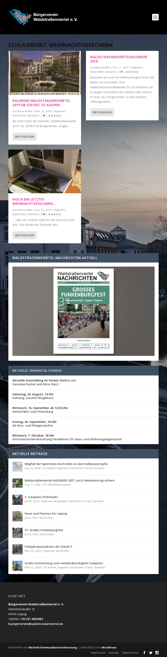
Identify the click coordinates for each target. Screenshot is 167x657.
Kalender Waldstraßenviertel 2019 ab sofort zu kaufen (41, 102)
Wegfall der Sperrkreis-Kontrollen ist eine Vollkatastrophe (66, 464)
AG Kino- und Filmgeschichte (34, 423)
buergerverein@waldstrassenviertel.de (35, 624)
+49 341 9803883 (31, 619)
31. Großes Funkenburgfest (44, 530)
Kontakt (114, 653)
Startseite (32, 115)
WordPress (109, 647)
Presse (88, 468)
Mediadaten (60, 501)
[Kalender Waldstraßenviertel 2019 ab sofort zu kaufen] (44, 73)
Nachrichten (19, 115)
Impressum (98, 653)
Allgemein (59, 111)
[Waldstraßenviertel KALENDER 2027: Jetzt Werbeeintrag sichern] (17, 483)
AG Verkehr (49, 468)
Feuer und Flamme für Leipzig (46, 513)
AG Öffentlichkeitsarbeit (56, 484)
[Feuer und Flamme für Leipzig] (17, 516)
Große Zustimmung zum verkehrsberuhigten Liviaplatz (64, 563)
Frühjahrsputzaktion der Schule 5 (48, 547)
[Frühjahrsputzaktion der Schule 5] (17, 549)
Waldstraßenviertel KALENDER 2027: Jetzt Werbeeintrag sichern (70, 480)
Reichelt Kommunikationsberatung (53, 647)
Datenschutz (130, 653)
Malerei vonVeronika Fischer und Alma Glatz (44, 382)
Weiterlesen (24, 137)
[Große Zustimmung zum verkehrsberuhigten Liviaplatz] (17, 566)
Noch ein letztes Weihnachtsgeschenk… (34, 201)
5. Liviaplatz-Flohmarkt (41, 497)
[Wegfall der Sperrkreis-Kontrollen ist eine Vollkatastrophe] (17, 466)
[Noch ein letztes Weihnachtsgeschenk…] (44, 171)
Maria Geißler (25, 111)
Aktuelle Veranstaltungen (37, 370)
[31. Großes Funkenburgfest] (17, 533)
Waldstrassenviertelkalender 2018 (118, 59)
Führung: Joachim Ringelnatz (33, 396)
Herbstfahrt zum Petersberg (40, 409)
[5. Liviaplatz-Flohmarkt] (17, 500)
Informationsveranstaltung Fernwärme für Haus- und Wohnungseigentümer (67, 437)
